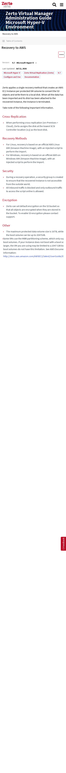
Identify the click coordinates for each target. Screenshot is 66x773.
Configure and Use (12, 77)
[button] (33, 41)
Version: (6, 62)
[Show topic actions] (61, 55)
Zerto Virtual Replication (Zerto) (39, 72)
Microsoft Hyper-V (12, 72)
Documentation (32, 77)
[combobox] (24, 62)
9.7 (59, 72)
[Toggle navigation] (61, 4)
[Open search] (54, 4)
